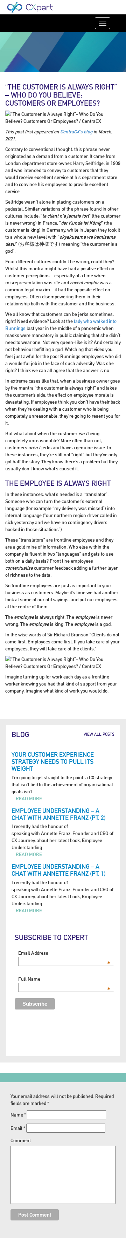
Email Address (64, 953)
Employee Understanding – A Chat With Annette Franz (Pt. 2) (59, 814)
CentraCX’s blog (76, 131)
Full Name (64, 979)
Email (17, 1128)
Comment (20, 1140)
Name (18, 1115)
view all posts (99, 734)
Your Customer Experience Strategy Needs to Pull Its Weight (53, 761)
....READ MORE (27, 798)
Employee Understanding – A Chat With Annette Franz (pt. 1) (59, 870)
